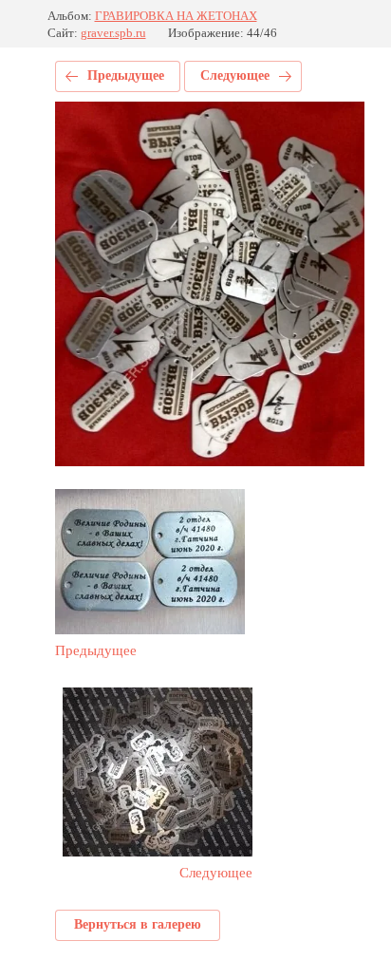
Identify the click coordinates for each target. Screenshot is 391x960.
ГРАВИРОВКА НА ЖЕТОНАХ (176, 16)
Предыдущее (125, 75)
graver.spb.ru (113, 33)
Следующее (235, 75)
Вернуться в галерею (137, 924)
